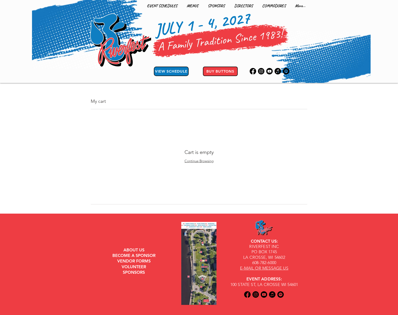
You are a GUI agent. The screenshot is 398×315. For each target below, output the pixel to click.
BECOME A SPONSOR (133, 255)
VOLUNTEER (134, 266)
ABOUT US (133, 250)
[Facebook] (253, 71)
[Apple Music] (278, 71)
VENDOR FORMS (134, 261)
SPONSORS (134, 272)
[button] (162, 6)
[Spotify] (286, 71)
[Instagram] (261, 71)
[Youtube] (269, 71)
